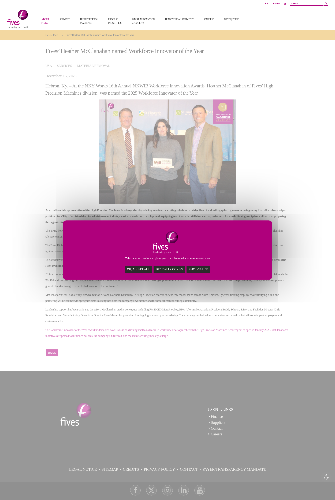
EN (266, 3)
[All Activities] (249, 24)
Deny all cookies (169, 269)
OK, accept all (138, 269)
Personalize (198, 269)
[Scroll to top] (326, 491)
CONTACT (277, 3)
